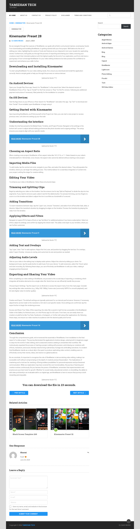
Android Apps (107, 43)
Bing (103, 52)
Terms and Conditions (82, 15)
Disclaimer (65, 15)
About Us (23, 15)
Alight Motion (107, 40)
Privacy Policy (51, 15)
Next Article (78, 393)
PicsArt (104, 78)
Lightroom (105, 70)
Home (13, 15)
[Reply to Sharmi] (88, 452)
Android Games (107, 48)
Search (100, 23)
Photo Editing (107, 74)
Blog (103, 56)
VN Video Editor (107, 87)
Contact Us (36, 15)
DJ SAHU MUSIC (17, 41)
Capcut (104, 61)
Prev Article (19, 393)
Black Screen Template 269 (25, 434)
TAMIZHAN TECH (22, 4)
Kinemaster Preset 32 (63, 434)
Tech (103, 83)
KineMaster (16, 29)
